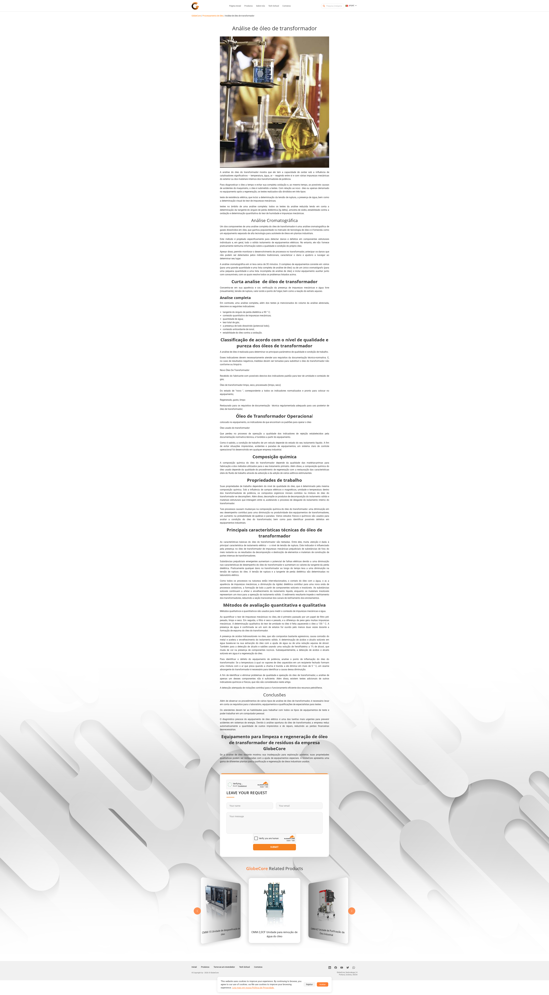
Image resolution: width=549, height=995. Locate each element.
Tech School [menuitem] (273, 6)
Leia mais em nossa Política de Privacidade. (253, 987)
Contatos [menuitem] (286, 6)
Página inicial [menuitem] (235, 6)
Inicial (194, 967)
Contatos (258, 967)
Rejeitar (309, 984)
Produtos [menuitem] (248, 6)
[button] (351, 911)
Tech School (244, 967)
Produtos (205, 967)
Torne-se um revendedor (224, 967)
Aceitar (322, 984)
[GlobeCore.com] (195, 6)
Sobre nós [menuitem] (260, 6)
